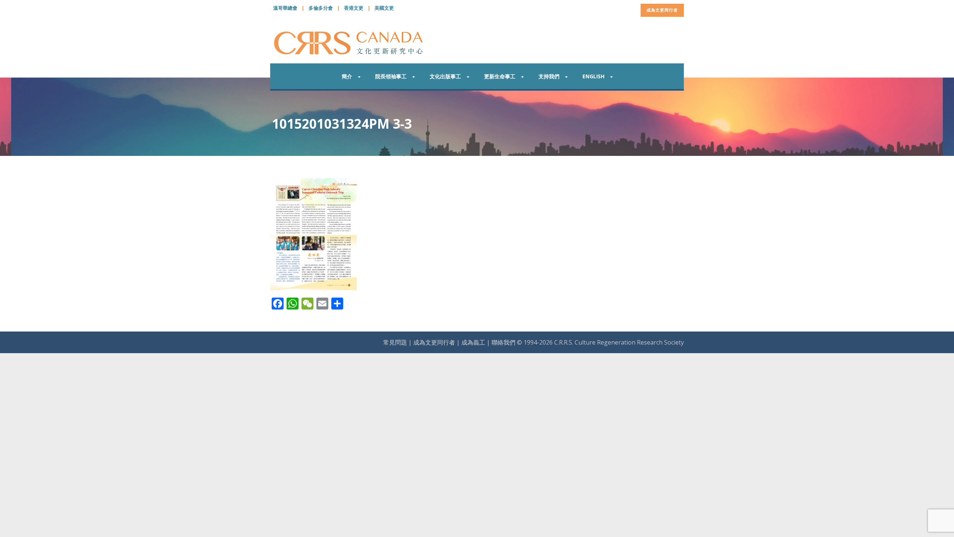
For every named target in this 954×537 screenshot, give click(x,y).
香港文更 (353, 7)
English (593, 76)
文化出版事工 (445, 76)
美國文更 (384, 7)
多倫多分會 (321, 7)
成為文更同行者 (662, 10)
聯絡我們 (503, 342)
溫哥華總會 (285, 7)
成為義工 (473, 342)
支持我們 (548, 76)
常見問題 (395, 342)
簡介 (347, 76)
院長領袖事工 (391, 76)
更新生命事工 (499, 76)
